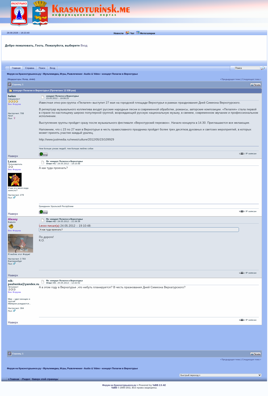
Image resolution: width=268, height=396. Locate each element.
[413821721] (43, 213)
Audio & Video (92, 74)
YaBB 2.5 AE (159, 385)
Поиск (42, 68)
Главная (16, 68)
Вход (84, 45)
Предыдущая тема (231, 79)
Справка (29, 68)
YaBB (114, 387)
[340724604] (43, 155)
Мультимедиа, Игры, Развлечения (62, 74)
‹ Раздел (25, 379)
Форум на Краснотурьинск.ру (24, 74)
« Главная (13, 379)
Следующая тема (251, 79)
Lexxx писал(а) (49, 225)
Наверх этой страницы (45, 379)
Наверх (13, 156)
